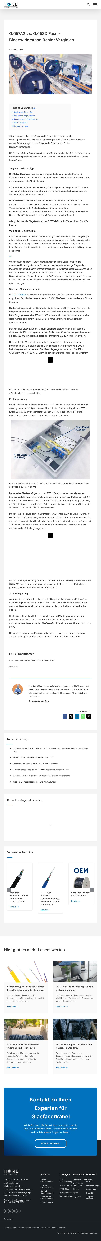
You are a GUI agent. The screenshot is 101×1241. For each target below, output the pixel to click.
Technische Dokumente (78, 1184)
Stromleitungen (65, 1196)
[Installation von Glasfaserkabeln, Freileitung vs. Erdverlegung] (26, 1020)
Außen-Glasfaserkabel (46, 1181)
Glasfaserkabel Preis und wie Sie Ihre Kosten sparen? (35, 764)
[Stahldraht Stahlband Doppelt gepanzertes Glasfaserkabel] (19, 864)
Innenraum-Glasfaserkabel (46, 1186)
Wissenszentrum (80, 1180)
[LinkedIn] (77, 716)
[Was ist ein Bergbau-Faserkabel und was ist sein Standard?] (75, 1020)
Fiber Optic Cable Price (88, 1233)
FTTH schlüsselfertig (65, 1181)
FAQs (75, 1193)
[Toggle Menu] (95, 4)
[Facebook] (65, 716)
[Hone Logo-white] (11, 1170)
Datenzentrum (65, 1185)
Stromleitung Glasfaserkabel (46, 1198)
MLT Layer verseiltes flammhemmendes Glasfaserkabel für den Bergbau (50, 898)
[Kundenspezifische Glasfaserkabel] (81, 864)
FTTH (77, 1233)
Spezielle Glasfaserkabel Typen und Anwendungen (34, 782)
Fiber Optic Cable (68, 1233)
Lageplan (77, 1196)
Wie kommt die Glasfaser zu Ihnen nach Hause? (32, 757)
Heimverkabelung (67, 1193)
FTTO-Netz (64, 1189)
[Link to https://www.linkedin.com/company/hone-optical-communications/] (18, 1211)
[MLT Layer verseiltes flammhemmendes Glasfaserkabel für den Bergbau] (50, 864)
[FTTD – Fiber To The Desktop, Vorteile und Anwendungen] (75, 962)
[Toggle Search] (88, 4)
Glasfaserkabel (35, 693)
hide (34, 108)
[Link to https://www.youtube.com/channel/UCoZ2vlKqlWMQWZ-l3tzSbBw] (14, 1211)
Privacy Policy (45, 1228)
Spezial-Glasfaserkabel (46, 1192)
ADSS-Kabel (77, 693)
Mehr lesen (14, 666)
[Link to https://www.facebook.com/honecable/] (10, 1211)
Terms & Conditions (58, 1228)
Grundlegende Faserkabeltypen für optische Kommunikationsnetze (41, 776)
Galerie (76, 1189)
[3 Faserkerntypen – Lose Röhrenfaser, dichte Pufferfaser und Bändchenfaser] (26, 962)
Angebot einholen (89, 1198)
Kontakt (89, 1193)
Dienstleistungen (93, 1185)
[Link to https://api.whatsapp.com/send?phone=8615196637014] (6, 1211)
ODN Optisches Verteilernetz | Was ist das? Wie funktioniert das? (40, 770)
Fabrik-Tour (91, 1189)
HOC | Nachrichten (21, 654)
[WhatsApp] (83, 716)
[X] (71, 716)
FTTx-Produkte (46, 1202)
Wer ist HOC (89, 1181)
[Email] (89, 716)
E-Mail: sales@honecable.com (17, 1200)
